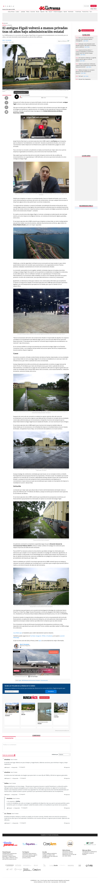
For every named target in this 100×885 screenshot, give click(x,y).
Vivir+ (91, 11)
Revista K (44, 865)
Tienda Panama (27, 870)
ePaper (91, 8)
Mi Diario (27, 866)
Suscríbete (93, 6)
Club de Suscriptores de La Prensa (80, 866)
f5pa (89, 866)
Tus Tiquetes (62, 866)
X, (46, 636)
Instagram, (38, 636)
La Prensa (18, 866)
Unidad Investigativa (57, 11)
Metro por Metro (9, 870)
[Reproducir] (16, 97)
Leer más (85, 41)
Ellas (47, 11)
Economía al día (44, 680)
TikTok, (43, 636)
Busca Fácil (71, 866)
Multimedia (70, 11)
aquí (40, 640)
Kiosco (95, 8)
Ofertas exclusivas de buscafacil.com (62, 730)
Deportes (42, 11)
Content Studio (53, 866)
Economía (33, 11)
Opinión (65, 11)
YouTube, (32, 636)
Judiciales (23, 11)
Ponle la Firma (85, 11)
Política (27, 11)
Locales (17, 11)
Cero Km (36, 870)
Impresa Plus (18, 869)
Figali (20, 680)
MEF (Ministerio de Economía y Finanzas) (31, 680)
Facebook (49, 636)
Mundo (37, 11)
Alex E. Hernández (6, 40)
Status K (50, 11)
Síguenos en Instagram (87, 30)
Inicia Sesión (86, 6)
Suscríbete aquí (17, 633)
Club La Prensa (11, 11)
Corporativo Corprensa (10, 866)
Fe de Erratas (78, 11)
